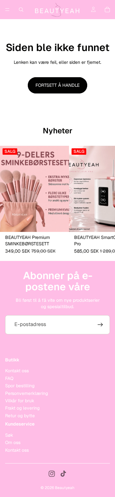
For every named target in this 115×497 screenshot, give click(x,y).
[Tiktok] (63, 474)
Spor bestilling (19, 386)
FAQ (9, 378)
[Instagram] (52, 474)
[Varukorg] (107, 10)
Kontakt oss (17, 371)
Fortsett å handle (57, 85)
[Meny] (7, 9)
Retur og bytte (20, 415)
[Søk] (21, 10)
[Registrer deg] (100, 324)
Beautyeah (64, 487)
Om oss (12, 442)
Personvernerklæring (26, 393)
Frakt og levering (22, 408)
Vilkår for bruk (19, 401)
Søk (9, 435)
